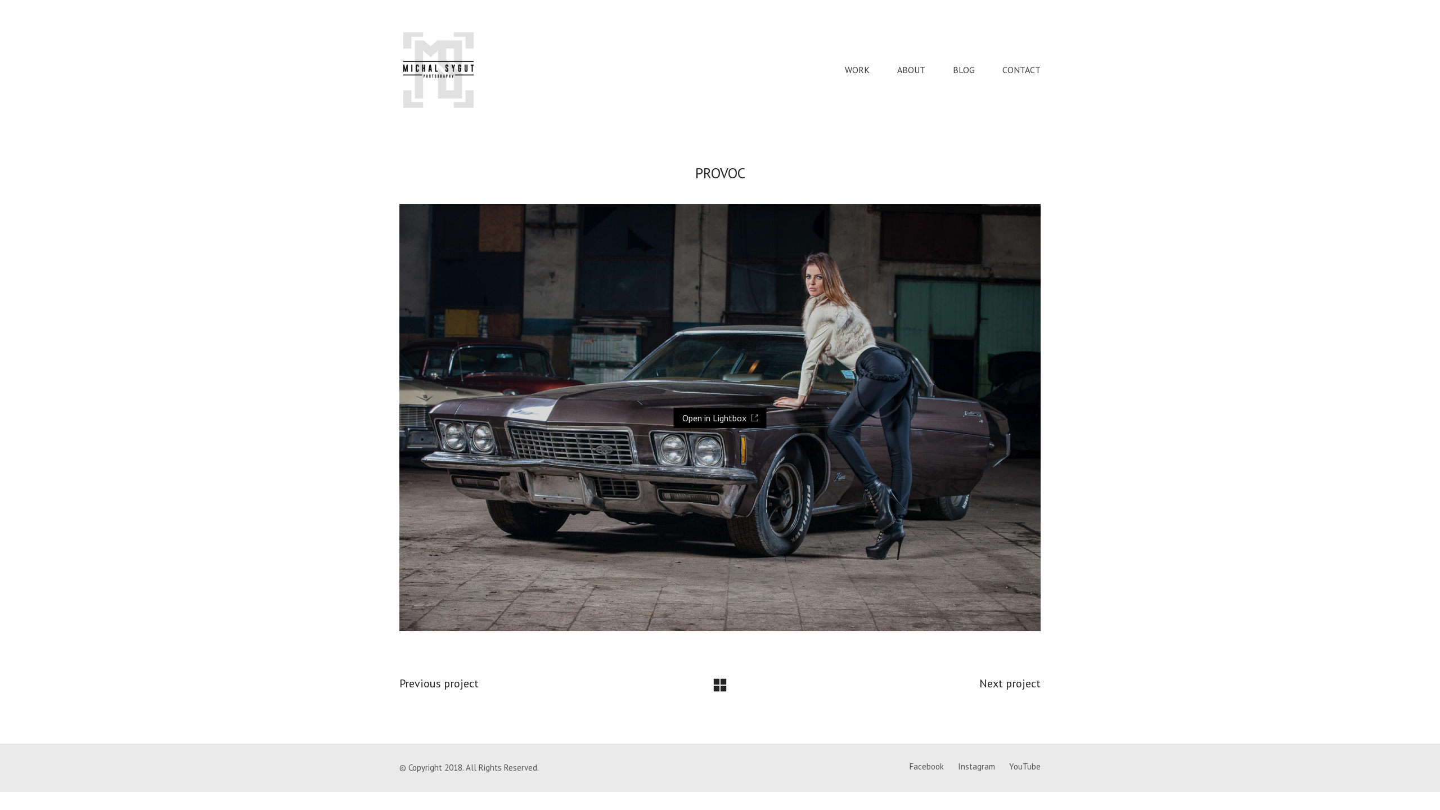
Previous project (439, 683)
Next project (1010, 683)
